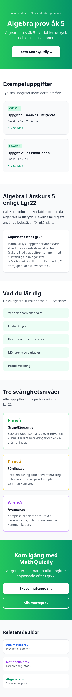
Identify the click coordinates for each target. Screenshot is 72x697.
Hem (14, 13)
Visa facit (17, 128)
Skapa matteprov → (36, 588)
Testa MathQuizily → (36, 52)
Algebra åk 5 (28, 13)
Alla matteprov (36, 603)
